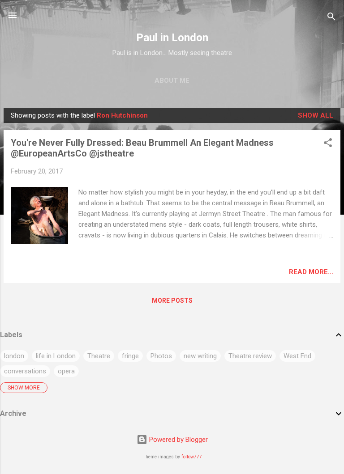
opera (66, 371)
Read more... (311, 272)
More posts (172, 300)
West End (297, 356)
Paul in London (172, 37)
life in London (56, 356)
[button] (327, 144)
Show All (315, 115)
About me (172, 80)
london (14, 356)
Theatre (98, 356)
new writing (200, 356)
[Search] (331, 18)
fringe (130, 356)
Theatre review (250, 356)
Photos (161, 356)
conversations (25, 371)
